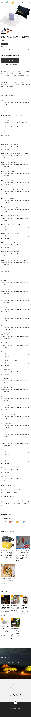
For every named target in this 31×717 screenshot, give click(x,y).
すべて (4, 521)
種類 (2, 46)
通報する (10, 514)
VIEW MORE (8, 667)
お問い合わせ (15, 689)
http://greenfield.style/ (7, 496)
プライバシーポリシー (15, 684)
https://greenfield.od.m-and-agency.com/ (13, 127)
